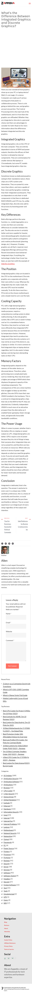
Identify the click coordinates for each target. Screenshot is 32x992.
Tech (5, 888)
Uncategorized (9, 894)
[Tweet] (6, 543)
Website (9, 631)
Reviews (7, 860)
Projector (7, 857)
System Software (10, 885)
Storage (6, 882)
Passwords (8, 842)
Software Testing (10, 876)
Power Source (9, 848)
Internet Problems (10, 824)
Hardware (7, 809)
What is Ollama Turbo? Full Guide (15, 695)
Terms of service (9, 949)
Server (6, 867)
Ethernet (7, 806)
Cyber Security (9, 794)
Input (6, 815)
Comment (10, 640)
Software (7, 873)
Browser (7, 788)
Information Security (11, 812)
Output (6, 839)
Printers (7, 851)
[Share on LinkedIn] (13, 543)
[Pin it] (9, 543)
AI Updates (8, 775)
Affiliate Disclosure (10, 943)
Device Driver (9, 797)
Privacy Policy (8, 946)
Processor (7, 854)
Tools (6, 891)
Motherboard (8, 830)
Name (8, 614)
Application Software (11, 781)
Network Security (10, 833)
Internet (7, 818)
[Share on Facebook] (2, 543)
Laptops (6, 827)
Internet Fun (8, 821)
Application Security (11, 778)
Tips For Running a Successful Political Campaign (7, 526)
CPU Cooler (8, 791)
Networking (8, 836)
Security (7, 863)
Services (7, 870)
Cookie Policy (8, 940)
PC (5, 845)
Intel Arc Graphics (8, 264)
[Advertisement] (16, 47)
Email (8, 622)
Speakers (7, 879)
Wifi (5, 903)
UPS (5, 897)
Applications (8, 785)
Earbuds (7, 803)
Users (6, 900)
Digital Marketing (10, 800)
